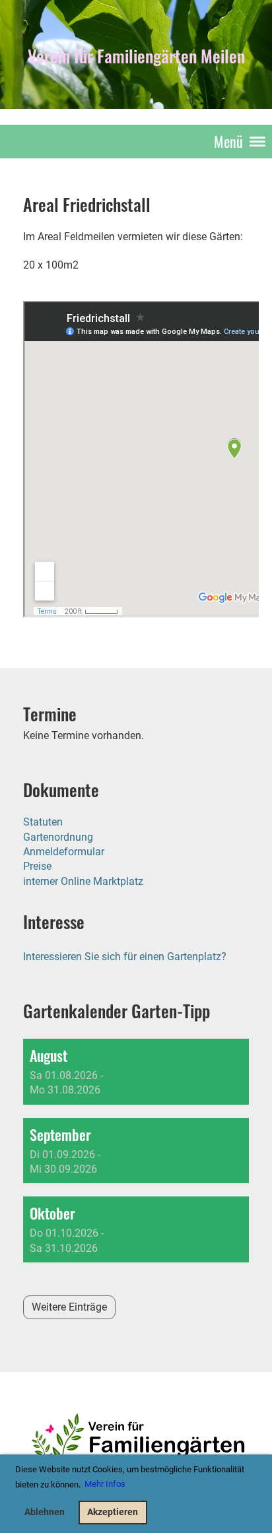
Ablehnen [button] (44, 1512)
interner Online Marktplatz (83, 881)
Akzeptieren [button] (112, 1512)
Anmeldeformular (63, 851)
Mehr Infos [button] (105, 1484)
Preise (37, 866)
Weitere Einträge (69, 1307)
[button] (136, 1072)
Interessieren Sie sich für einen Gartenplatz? (124, 956)
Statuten (43, 822)
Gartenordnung (58, 837)
